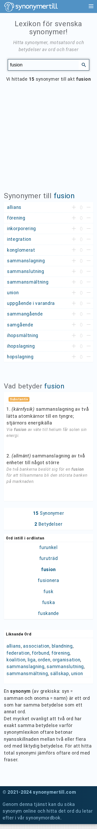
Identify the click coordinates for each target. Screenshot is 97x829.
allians (13, 646)
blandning (62, 646)
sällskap (59, 673)
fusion (64, 195)
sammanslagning (25, 666)
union (77, 673)
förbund (40, 653)
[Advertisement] (48, 140)
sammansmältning (27, 673)
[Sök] (84, 64)
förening (60, 653)
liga (32, 659)
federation (18, 653)
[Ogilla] (88, 207)
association (36, 646)
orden (44, 659)
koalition (15, 659)
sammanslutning (65, 666)
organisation (66, 659)
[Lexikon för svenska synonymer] (33, 6)
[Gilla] (73, 207)
